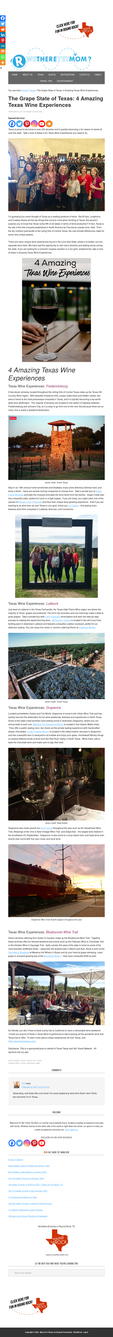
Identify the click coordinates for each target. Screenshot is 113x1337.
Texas (39, 1060)
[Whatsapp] (3, 57)
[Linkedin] (3, 35)
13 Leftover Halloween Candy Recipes (25, 1209)
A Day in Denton (15, 1159)
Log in (85, 1332)
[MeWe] (3, 46)
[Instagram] (34, 123)
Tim (23, 1083)
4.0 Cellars (73, 505)
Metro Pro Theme (46, 1332)
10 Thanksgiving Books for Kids (22, 1197)
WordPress (77, 1332)
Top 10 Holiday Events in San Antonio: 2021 (28, 1190)
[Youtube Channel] (41, 1143)
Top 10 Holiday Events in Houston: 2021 (26, 1178)
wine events (47, 828)
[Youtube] (41, 123)
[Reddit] (3, 29)
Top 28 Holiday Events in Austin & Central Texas (30, 1203)
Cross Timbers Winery (38, 731)
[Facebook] (12, 123)
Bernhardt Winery (52, 956)
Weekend (31, 1063)
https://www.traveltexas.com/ (22, 1041)
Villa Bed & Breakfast (18, 952)
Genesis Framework (64, 1332)
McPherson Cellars (61, 620)
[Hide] (1, 68)
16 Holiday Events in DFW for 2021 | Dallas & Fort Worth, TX (35, 1184)
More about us (71, 1129)
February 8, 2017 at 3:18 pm (35, 1086)
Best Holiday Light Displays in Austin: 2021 (27, 1171)
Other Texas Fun (28, 1060)
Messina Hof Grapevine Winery (48, 724)
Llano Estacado (52, 616)
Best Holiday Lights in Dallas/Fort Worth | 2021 (29, 1165)
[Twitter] (19, 123)
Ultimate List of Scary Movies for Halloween (28, 1216)
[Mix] (3, 51)
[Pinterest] (26, 123)
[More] (49, 123)
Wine (38, 1063)
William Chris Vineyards (30, 502)
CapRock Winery (87, 627)
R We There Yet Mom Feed (57, 1152)
